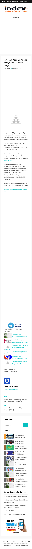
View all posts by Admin (11, 389)
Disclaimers (15, 1)
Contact (9, 1)
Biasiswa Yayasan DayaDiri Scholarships (15, 497)
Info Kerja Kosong (6, 542)
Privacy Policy (23, 1)
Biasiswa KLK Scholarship (11, 511)
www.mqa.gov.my (8, 160)
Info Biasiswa (15, 542)
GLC (14, 369)
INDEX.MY (25, 545)
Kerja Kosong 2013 (12, 371)
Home (3, 1)
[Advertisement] (16, 38)
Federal (11, 369)
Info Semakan (23, 542)
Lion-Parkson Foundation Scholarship (14, 514)
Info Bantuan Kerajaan (17, 543)
